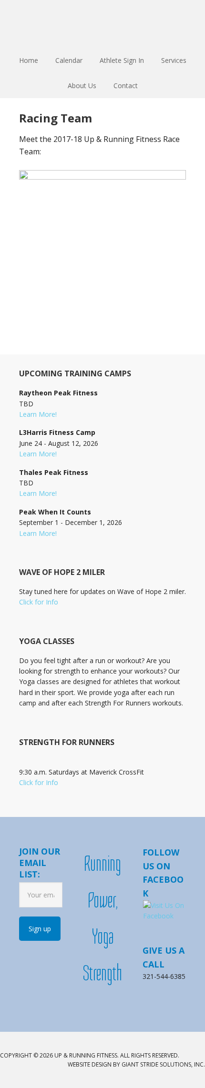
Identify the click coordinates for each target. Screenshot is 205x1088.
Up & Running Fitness (102, 24)
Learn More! (38, 414)
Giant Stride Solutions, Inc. (163, 1064)
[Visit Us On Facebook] (164, 915)
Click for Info (38, 601)
